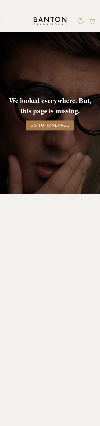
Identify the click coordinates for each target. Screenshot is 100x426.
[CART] (92, 21)
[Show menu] (7, 21)
